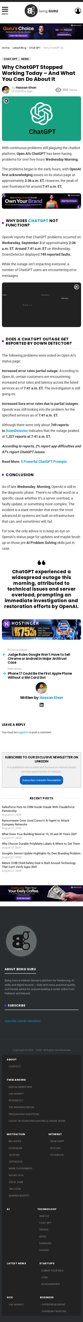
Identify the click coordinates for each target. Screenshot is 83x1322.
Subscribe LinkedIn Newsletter (41, 780)
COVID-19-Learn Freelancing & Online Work (37, 1121)
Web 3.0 (44, 1216)
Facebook (57, 1155)
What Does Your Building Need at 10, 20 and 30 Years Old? (39, 834)
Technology (47, 1209)
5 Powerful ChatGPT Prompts (44, 462)
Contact (15, 1066)
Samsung (45, 1243)
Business (47, 1297)
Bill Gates (15, 1141)
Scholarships (50, 1284)
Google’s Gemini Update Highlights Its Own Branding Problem (41, 853)
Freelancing (16, 1079)
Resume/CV (16, 1100)
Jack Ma (14, 1155)
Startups (47, 1263)
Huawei (44, 1250)
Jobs (44, 1277)
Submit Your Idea (52, 1270)
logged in (22, 732)
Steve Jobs (16, 1182)
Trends (43, 1229)
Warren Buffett (19, 1195)
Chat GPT (45, 1223)
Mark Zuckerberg (20, 1168)
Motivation (16, 1134)
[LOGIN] (78, 11)
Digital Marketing (20, 1087)
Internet (55, 1134)
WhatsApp (57, 1141)
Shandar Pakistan (54, 1311)
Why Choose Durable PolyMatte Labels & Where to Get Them (41, 843)
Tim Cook (15, 1189)
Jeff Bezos (15, 1161)
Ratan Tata (16, 1175)
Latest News (16, 1263)
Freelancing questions (24, 1114)
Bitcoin (55, 1148)
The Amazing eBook (21, 1107)
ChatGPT (38, 220)
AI (8, 1209)
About (12, 1059)
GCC (10, 1297)
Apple (42, 1236)
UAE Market (16, 1094)
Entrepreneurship (53, 1304)
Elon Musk (15, 1148)
